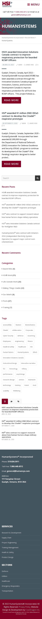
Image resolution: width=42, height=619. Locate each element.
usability (6, 391)
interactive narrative (28, 363)
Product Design (7, 557)
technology (7, 385)
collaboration (16, 330)
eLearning (31, 336)
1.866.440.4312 (16, 466)
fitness (30, 341)
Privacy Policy (24, 607)
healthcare (22, 347)
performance (7, 374)
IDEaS (35, 352)
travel (27, 385)
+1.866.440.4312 (21, 12)
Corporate (29, 330)
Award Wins (30, 65)
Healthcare (6, 581)
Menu (35, 4)
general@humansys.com (21, 15)
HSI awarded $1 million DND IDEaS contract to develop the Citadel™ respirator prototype (20, 116)
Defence (5, 571)
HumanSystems (23, 352)
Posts (5, 301)
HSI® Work (7, 275)
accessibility (7, 325)
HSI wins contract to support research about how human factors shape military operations (20, 215)
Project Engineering (9, 542)
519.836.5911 (13, 461)
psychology (21, 374)
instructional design (10, 363)
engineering (19, 341)
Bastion (18, 325)
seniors (21, 380)
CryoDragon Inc (32, 610)
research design (9, 380)
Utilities (4, 576)
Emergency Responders (11, 586)
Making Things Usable (11, 288)
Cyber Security (8, 336)
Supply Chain (6, 538)
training (17, 385)
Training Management (10, 547)
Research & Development (11, 533)
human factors (8, 352)
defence (20, 336)
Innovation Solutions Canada (13, 358)
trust (34, 385)
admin (20, 65)
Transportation (7, 591)
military (24, 369)
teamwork (31, 380)
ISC (4, 369)
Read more (11, 100)
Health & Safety (8, 347)
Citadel (5, 330)
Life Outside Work (10, 281)
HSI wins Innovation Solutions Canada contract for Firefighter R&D (21, 225)
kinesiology (13, 369)
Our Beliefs (7, 294)
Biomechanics (30, 325)
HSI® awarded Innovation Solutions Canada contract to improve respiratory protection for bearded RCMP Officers (20, 56)
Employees (7, 341)
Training (6, 307)
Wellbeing (16, 391)
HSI (31, 347)
